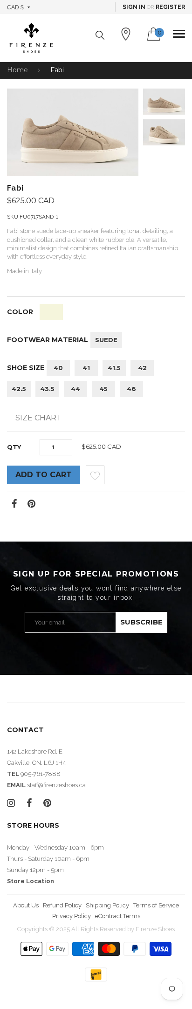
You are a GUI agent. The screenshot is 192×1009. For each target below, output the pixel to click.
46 (131, 388)
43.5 (47, 388)
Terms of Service (156, 905)
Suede (106, 339)
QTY (14, 447)
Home (17, 70)
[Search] (100, 35)
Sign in (134, 7)
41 (86, 367)
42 (142, 367)
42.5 (19, 388)
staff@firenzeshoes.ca (56, 785)
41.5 (114, 367)
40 (58, 367)
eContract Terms (117, 916)
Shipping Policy (107, 905)
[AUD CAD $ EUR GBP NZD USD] (19, 7)
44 (75, 388)
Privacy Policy (71, 916)
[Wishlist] (95, 477)
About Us (26, 905)
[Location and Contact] (125, 34)
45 (103, 388)
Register (170, 7)
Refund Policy (62, 905)
